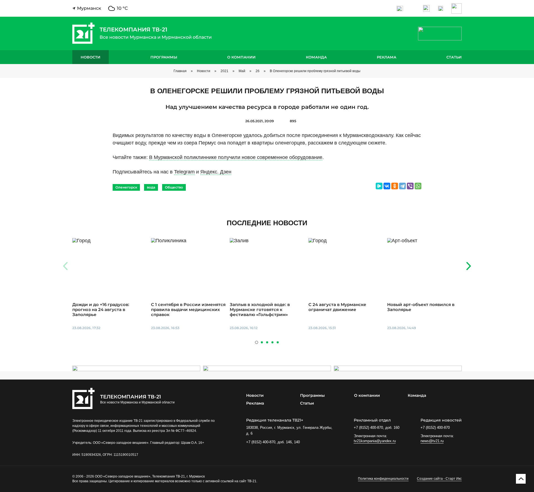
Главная (180, 71)
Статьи (454, 57)
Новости (90, 57)
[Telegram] (402, 186)
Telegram (184, 172)
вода (151, 187)
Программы (163, 57)
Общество (174, 187)
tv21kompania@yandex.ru (375, 441)
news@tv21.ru (432, 441)
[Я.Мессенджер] (379, 186)
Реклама (386, 57)
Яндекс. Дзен (215, 172)
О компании (241, 57)
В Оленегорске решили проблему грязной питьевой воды (315, 71)
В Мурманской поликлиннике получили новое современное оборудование (235, 157)
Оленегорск (126, 187)
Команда (316, 57)
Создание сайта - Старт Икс (439, 479)
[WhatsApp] (418, 186)
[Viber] (410, 186)
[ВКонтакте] (387, 186)
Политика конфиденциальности (383, 479)
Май (242, 71)
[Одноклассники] (394, 186)
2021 (224, 71)
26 (257, 71)
